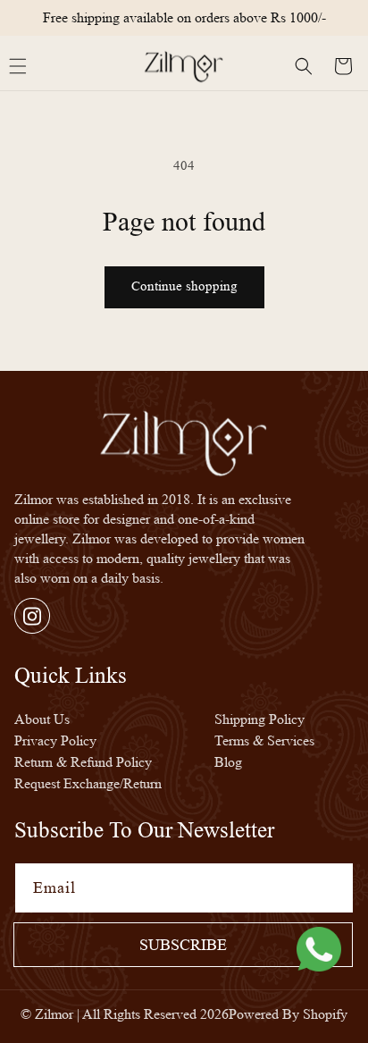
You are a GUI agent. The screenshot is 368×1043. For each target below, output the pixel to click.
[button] (303, 66)
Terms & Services (264, 740)
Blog (228, 761)
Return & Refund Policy (83, 761)
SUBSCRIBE (183, 945)
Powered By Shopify (288, 1013)
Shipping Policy (259, 719)
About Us (42, 719)
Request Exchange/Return (88, 783)
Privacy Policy (55, 740)
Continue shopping (184, 286)
